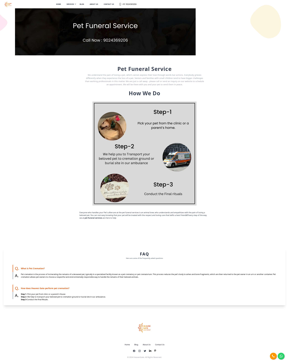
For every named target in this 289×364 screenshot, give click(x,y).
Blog (82, 4)
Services (70, 4)
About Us (94, 4)
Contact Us (109, 4)
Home (58, 4)
